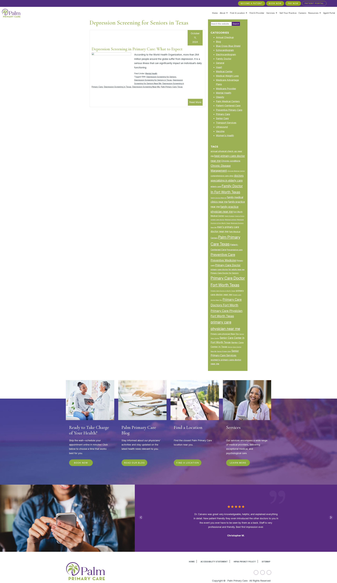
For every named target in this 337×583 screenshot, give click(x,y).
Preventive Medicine (223, 260)
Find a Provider (257, 13)
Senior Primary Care (224, 351)
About (223, 13)
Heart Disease (229, 216)
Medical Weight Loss (227, 75)
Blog (218, 41)
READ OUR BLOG (134, 462)
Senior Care (222, 118)
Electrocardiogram (226, 54)
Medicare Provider (226, 88)
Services (270, 13)
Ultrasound (222, 127)
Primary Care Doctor (228, 265)
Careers (302, 13)
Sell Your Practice (288, 13)
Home (215, 13)
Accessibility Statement (214, 561)
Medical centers (231, 220)
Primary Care (223, 114)
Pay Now (293, 3)
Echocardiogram (225, 50)
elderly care (216, 186)
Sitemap (266, 561)
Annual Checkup (225, 37)
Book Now (275, 3)
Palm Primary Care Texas (172, 87)
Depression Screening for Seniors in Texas (153, 80)
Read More (195, 102)
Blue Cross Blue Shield (228, 46)
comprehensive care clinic (222, 176)
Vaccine (220, 131)
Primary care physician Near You (225, 334)
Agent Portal (329, 13)
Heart (219, 67)
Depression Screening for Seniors (161, 77)
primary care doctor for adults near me (227, 269)
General (220, 63)
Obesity (220, 97)
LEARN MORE (238, 462)
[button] (141, 517)
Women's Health (225, 135)
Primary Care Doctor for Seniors (225, 273)
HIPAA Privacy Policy (245, 561)
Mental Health (151, 73)
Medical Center (224, 71)
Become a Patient (251, 3)
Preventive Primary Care (229, 110)
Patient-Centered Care (228, 105)
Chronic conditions (230, 161)
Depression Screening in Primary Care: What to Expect (137, 49)
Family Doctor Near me (218, 198)
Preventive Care (223, 255)
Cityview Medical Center (236, 171)
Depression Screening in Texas (117, 87)
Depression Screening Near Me (146, 87)
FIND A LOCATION (187, 462)
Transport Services (226, 122)
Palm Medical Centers (228, 101)
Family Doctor (223, 58)
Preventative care (234, 250)
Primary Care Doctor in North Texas (223, 291)
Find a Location (237, 13)
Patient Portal (314, 3)
